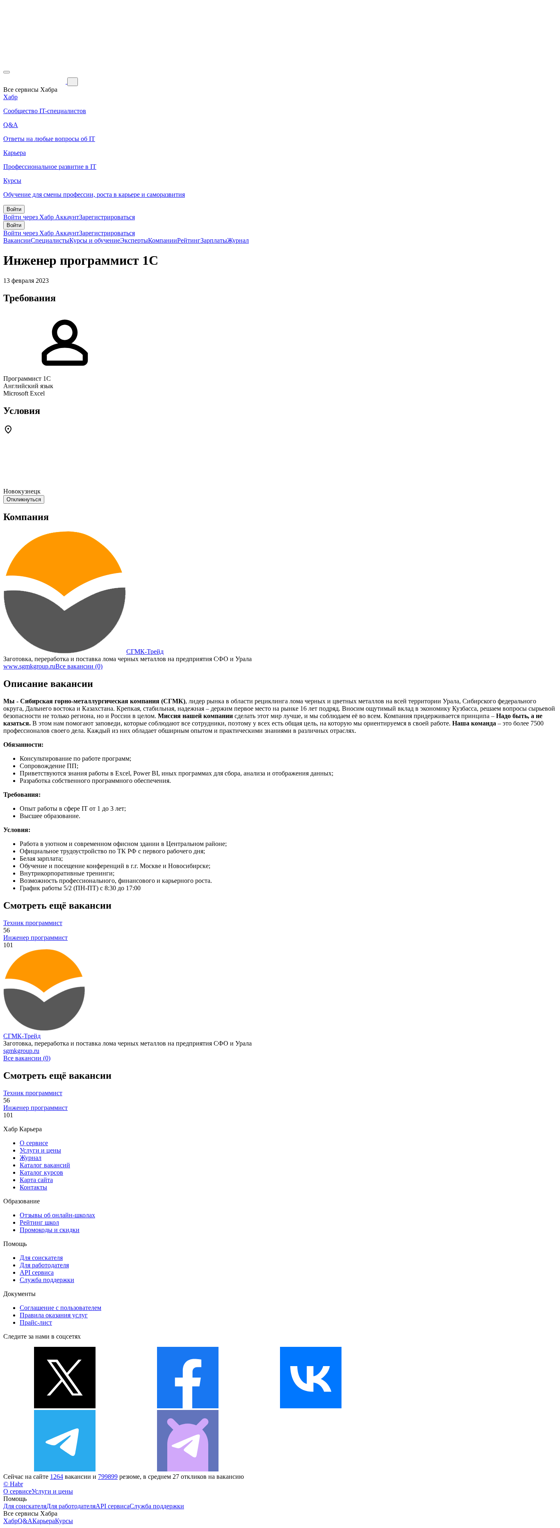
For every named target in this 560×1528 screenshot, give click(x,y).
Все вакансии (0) (78, 666)
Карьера (43, 1520)
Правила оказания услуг (54, 1315)
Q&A (25, 1520)
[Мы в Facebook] (187, 1406)
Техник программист (32, 922)
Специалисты (50, 240)
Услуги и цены (40, 1150)
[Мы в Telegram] (64, 1469)
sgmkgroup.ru (21, 1050)
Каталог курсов (41, 1172)
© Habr (13, 1483)
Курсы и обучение (94, 240)
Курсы (64, 1520)
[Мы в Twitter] (64, 1406)
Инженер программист (35, 937)
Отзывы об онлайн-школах (57, 1215)
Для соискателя (41, 1257)
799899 (108, 1476)
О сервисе (34, 1142)
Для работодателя (44, 1265)
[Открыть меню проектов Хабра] (6, 72)
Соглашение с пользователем (60, 1307)
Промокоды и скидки (50, 1229)
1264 (56, 1476)
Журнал (238, 240)
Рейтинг (188, 240)
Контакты (33, 1187)
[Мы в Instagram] (433, 1406)
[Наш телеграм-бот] (187, 1469)
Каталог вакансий (45, 1165)
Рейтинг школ (39, 1222)
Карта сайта (36, 1179)
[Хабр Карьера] (35, 81)
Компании (162, 240)
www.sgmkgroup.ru (29, 666)
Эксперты (134, 240)
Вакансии (17, 240)
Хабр (10, 1520)
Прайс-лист (36, 1322)
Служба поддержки (47, 1279)
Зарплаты (213, 240)
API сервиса (37, 1272)
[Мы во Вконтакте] (310, 1406)
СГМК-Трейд (145, 651)
